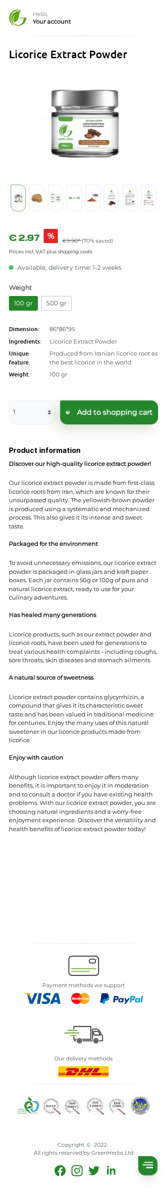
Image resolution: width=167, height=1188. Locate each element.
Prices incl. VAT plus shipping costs (50, 251)
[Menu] (147, 1165)
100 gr (23, 303)
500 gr (56, 303)
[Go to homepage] (18, 18)
